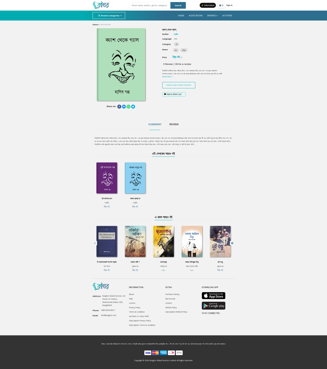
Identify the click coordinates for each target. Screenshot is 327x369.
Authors (227, 15)
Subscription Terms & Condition (142, 325)
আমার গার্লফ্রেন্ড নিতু (191, 261)
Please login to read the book (178, 85)
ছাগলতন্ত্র (163, 261)
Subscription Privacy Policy (140, 320)
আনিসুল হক (163, 266)
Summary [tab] (154, 124)
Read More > (167, 76)
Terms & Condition (137, 312)
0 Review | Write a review (177, 64)
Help (131, 298)
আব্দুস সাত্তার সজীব (192, 266)
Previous (95, 243)
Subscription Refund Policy (176, 312)
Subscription (209, 5)
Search (178, 5)
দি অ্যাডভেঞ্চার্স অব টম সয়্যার (106, 261)
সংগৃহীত (107, 202)
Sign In (229, 5)
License (132, 303)
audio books (196, 15)
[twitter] (133, 107)
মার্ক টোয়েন (107, 266)
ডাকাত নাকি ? (135, 261)
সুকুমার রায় (135, 266)
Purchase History (172, 294)
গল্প (176, 44)
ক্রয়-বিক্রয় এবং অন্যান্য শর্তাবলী (139, 316)
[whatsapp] (128, 107)
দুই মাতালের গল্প (107, 198)
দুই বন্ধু (220, 261)
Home (181, 15)
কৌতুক (184, 50)
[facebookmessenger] (124, 107)
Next (232, 243)
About (131, 294)
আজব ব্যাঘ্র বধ (135, 198)
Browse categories (110, 15)
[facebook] (119, 107)
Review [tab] (174, 124)
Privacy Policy (134, 307)
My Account (170, 298)
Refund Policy (171, 307)
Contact (168, 303)
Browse (211, 15)
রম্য (176, 50)
